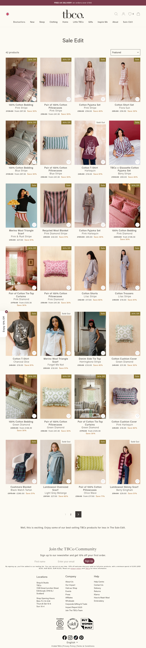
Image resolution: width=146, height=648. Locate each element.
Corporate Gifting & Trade (76, 604)
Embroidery (99, 601)
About (115, 21)
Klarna (97, 594)
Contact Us (98, 585)
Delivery (97, 588)
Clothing (54, 21)
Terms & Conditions (86, 646)
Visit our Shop (71, 588)
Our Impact (70, 585)
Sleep (42, 21)
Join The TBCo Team (74, 610)
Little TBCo (78, 21)
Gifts (90, 21)
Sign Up (89, 560)
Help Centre (99, 581)
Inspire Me (103, 21)
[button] (3, 324)
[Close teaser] (6, 311)
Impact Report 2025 (73, 607)
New (32, 21)
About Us (69, 581)
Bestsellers (19, 21)
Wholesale (69, 601)
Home (65, 21)
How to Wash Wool (102, 597)
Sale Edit (128, 21)
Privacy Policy (69, 646)
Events (68, 591)
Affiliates (69, 597)
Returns (97, 591)
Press (67, 594)
